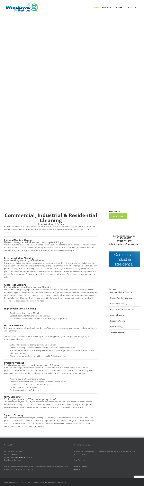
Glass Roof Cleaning (15, 284)
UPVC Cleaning (12, 396)
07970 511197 (124, 241)
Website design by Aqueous (55, 482)
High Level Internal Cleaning (20, 308)
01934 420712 (124, 238)
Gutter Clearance (13, 325)
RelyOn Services (80, 466)
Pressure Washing (14, 362)
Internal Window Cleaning (18, 258)
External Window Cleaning (19, 240)
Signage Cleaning (13, 415)
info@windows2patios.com (124, 244)
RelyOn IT (78, 469)
